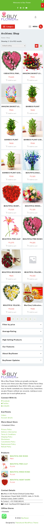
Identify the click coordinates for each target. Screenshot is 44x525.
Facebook (6, 401)
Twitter (6, 403)
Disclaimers (5, 439)
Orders (3, 415)
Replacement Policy (8, 444)
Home (3, 38)
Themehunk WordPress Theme (26, 523)
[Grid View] (36, 46)
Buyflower (25, 518)
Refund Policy (6, 447)
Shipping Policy (6, 437)
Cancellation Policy (8, 442)
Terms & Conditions (8, 434)
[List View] (41, 46)
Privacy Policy (6, 429)
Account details (7, 418)
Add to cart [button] (12, 80)
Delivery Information (9, 432)
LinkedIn (6, 406)
